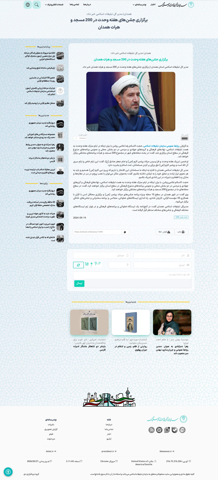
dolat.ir (50, 451)
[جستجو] (36, 5)
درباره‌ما (87, 4)
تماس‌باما (74, 4)
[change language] (28, 5)
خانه (109, 420)
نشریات (51, 424)
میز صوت (51, 439)
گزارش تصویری (51, 429)
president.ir (108, 451)
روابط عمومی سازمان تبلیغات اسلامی (161, 146)
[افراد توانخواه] (8, 471)
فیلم (51, 434)
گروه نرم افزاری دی (31, 474)
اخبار (153, 4)
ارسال (79, 283)
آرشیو (109, 439)
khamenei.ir (166, 451)
